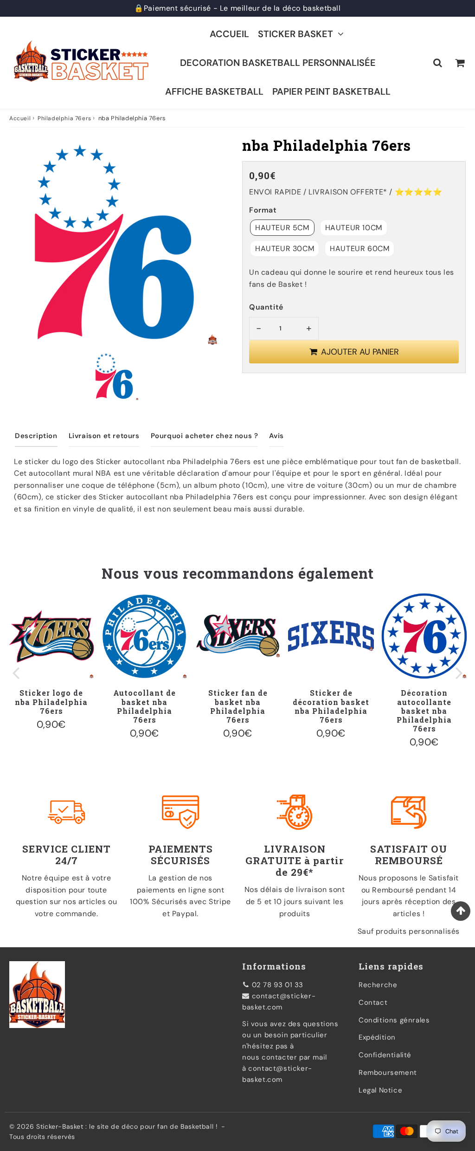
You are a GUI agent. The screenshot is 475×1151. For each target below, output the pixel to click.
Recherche (378, 984)
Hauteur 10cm (353, 228)
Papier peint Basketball (331, 91)
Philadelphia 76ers (64, 118)
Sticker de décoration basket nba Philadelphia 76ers (331, 706)
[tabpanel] (114, 376)
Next (459, 672)
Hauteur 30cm (284, 248)
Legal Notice (380, 1090)
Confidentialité (385, 1055)
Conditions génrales (394, 1020)
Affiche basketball (214, 91)
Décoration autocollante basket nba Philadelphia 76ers (424, 710)
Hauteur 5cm (282, 228)
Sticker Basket (295, 34)
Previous (16, 672)
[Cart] (459, 62)
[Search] (437, 62)
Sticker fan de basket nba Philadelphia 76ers (238, 706)
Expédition (377, 1037)
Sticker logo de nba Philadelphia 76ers (51, 701)
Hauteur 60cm (359, 248)
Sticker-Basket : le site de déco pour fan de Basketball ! (127, 1126)
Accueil (229, 34)
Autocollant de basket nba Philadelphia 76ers (144, 706)
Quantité (266, 307)
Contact (373, 1002)
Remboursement (388, 1072)
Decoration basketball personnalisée (278, 63)
